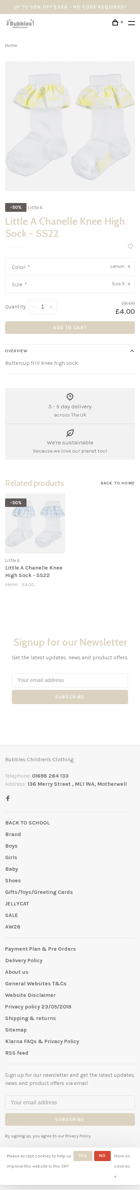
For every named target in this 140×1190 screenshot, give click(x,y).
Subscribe (70, 697)
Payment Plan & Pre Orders (40, 949)
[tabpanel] (70, 126)
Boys (11, 846)
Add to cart (70, 327)
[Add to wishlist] (130, 247)
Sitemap (16, 1029)
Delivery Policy (23, 960)
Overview (16, 350)
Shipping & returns (30, 1018)
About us (17, 972)
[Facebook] (8, 799)
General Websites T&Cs (36, 983)
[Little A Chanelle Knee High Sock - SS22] (35, 523)
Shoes (13, 880)
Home (11, 45)
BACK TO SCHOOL (27, 822)
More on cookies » (122, 1166)
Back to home (118, 483)
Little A (35, 207)
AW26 (12, 926)
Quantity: (16, 306)
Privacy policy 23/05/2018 (38, 1006)
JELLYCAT (17, 903)
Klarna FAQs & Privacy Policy (42, 1041)
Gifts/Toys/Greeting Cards (39, 892)
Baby (11, 869)
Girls (11, 857)
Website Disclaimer (30, 995)
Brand (13, 834)
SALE (11, 915)
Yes (82, 1155)
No (102, 1155)
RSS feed (17, 1053)
